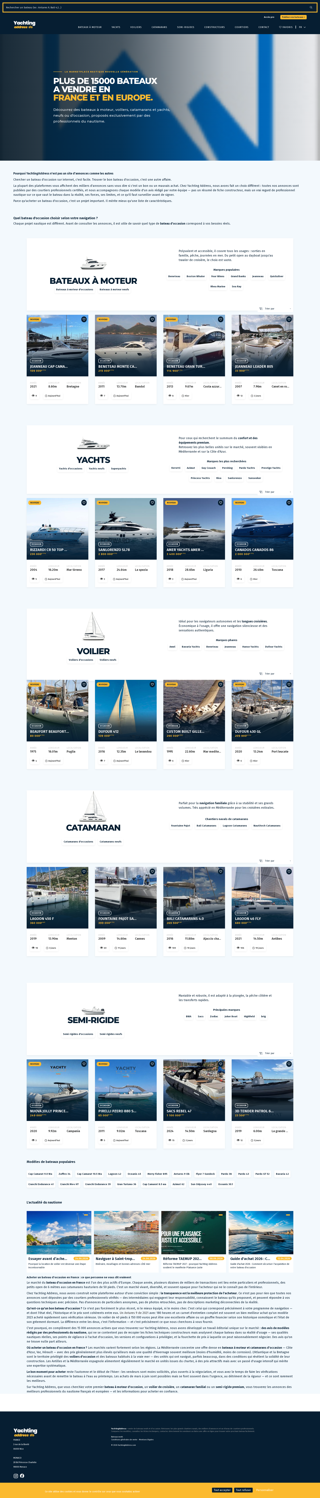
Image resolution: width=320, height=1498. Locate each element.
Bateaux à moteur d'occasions (74, 289)
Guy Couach (209, 467)
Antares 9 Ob (182, 1173)
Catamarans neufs (111, 841)
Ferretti (175, 467)
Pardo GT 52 (263, 1173)
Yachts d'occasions (70, 468)
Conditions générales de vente (124, 1440)
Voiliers (136, 27)
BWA (188, 1016)
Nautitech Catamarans (267, 825)
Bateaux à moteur (90, 27)
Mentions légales (146, 1440)
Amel (172, 646)
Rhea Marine (217, 286)
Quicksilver (276, 276)
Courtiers (241, 27)
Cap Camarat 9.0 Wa (40, 1173)
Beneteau (174, 276)
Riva (218, 478)
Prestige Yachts (271, 467)
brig (263, 1016)
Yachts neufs (96, 468)
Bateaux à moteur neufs (114, 289)
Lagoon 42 (114, 1173)
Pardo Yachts (247, 467)
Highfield (249, 1016)
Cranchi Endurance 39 (98, 1184)
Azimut (191, 467)
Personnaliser (265, 1490)
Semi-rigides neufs (111, 1034)
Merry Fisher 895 (157, 1173)
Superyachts (118, 468)
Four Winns (217, 276)
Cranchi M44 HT (69, 1184)
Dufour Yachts (273, 646)
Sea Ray (236, 286)
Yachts (116, 27)
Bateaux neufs (117, 1437)
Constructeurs (214, 27)
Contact (263, 27)
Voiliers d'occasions (81, 659)
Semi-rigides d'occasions (78, 1034)
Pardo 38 (226, 1173)
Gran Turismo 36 (126, 1184)
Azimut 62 (178, 1184)
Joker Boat (231, 1016)
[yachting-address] (24, 24)
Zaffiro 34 (64, 1173)
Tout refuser (243, 1490)
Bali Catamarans (206, 825)
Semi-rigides (185, 27)
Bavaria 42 (282, 1173)
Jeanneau (258, 276)
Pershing (227, 467)
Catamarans (159, 27)
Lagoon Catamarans (235, 825)
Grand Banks (238, 276)
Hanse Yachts (250, 646)
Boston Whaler (196, 276)
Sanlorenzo (235, 478)
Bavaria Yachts (191, 646)
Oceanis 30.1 (225, 1184)
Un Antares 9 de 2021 (134, 1313)
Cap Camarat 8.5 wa (154, 1184)
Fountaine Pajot (180, 825)
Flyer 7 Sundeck (205, 1173)
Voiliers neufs (108, 659)
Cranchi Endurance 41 (41, 1184)
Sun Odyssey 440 (201, 1184)
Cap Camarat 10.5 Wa (89, 1173)
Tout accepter (222, 1490)
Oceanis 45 (134, 1173)
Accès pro (269, 17)
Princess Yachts (200, 478)
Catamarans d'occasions (78, 841)
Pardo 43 (243, 1173)
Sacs (201, 1016)
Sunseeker (254, 478)
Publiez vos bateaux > (293, 17)
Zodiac (214, 1016)
